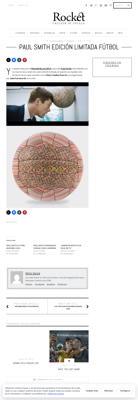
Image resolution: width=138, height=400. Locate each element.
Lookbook (20, 33)
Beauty (110, 33)
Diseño (73, 33)
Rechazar (108, 391)
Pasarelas (49, 33)
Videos (70, 41)
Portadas (35, 33)
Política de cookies (55, 393)
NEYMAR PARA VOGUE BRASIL (26, 304)
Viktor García (56, 41)
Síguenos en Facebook (112, 64)
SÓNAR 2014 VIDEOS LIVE (26, 363)
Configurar (125, 391)
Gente (63, 33)
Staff (11, 5)
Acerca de (23, 5)
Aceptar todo (92, 391)
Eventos (86, 33)
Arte (120, 33)
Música (98, 33)
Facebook (39, 284)
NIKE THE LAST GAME (69, 369)
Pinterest (62, 284)
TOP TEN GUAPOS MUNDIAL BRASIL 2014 (68, 306)
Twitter (29, 284)
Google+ (51, 284)
